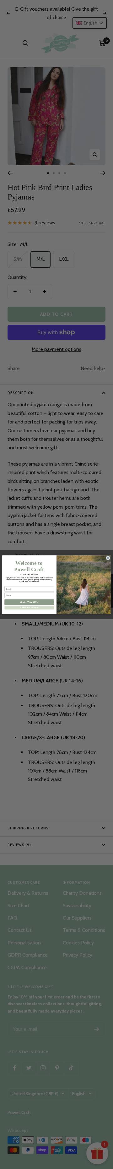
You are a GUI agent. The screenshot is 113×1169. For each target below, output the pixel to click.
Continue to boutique (29, 608)
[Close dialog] (108, 558)
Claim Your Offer (29, 602)
